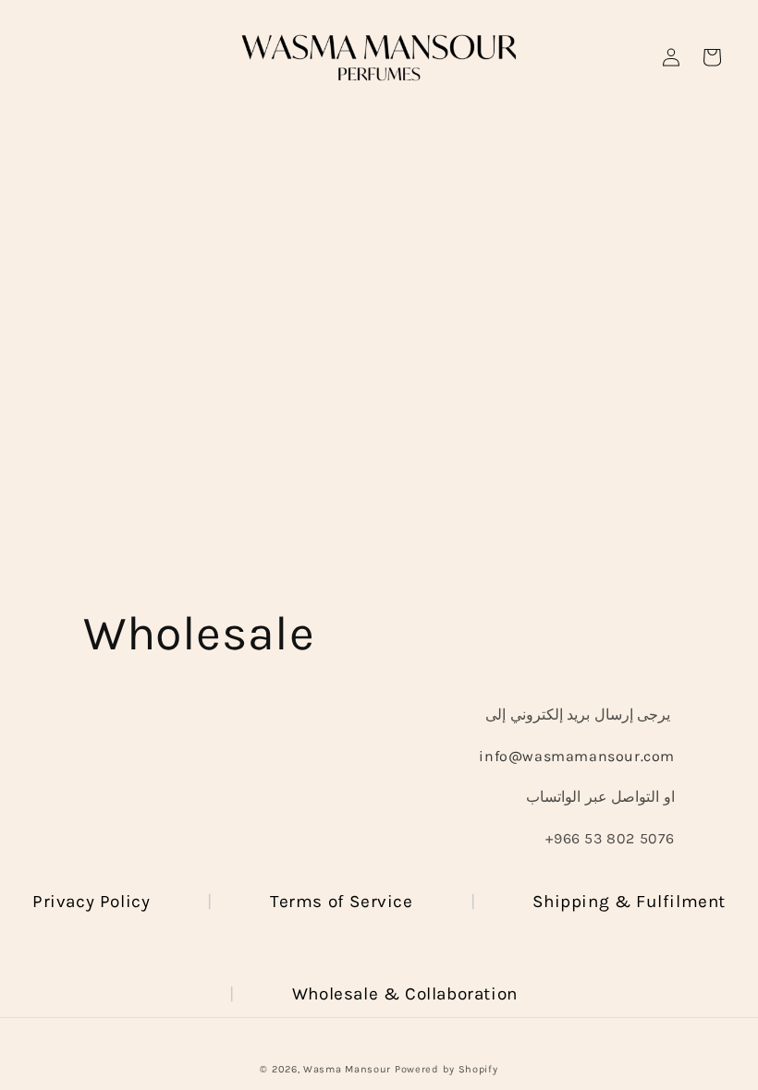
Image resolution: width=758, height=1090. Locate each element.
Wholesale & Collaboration (405, 994)
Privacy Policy (91, 901)
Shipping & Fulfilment (629, 901)
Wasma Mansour (347, 1069)
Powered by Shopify (446, 1069)
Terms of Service (341, 901)
